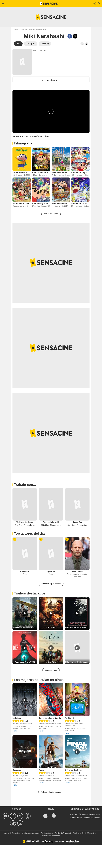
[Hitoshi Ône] (77, 504)
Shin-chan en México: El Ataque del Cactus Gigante (61, 173)
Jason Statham (77, 572)
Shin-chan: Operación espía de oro (61, 203)
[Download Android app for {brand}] (55, 815)
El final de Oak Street (73, 770)
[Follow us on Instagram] (28, 816)
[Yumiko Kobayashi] (51, 504)
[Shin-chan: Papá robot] (80, 159)
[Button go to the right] (86, 43)
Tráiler (14, 731)
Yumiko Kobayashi (51, 522)
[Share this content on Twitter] (75, 36)
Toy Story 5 (69, 718)
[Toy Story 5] (77, 699)
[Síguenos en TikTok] (13, 823)
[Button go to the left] (82, 43)
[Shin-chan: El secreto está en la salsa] (21, 190)
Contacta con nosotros (30, 833)
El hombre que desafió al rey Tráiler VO (77, 662)
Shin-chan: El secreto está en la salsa (21, 203)
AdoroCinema (76, 817)
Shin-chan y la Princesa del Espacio (41, 203)
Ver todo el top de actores (51, 584)
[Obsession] (24, 752)
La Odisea (16, 718)
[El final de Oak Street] (77, 752)
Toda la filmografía (51, 214)
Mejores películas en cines (51, 792)
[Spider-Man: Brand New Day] (51, 699)
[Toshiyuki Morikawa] (24, 504)
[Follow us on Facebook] (13, 816)
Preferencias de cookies (51, 836)
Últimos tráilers (51, 670)
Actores (31, 29)
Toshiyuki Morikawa (24, 522)
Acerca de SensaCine (12, 833)
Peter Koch (24, 572)
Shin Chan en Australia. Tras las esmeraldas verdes (41, 173)
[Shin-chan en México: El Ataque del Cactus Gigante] (61, 159)
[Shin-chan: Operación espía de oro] (61, 190)
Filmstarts (83, 814)
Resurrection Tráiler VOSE (25, 662)
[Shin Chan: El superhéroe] (21, 159)
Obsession (16, 770)
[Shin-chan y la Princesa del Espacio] (41, 190)
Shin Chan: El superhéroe (21, 173)
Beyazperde (94, 814)
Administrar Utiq (78, 833)
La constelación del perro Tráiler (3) (25, 627)
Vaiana (41, 770)
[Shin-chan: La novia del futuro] (80, 190)
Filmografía (23, 143)
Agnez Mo (51, 572)
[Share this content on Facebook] (69, 36)
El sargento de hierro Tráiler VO (77, 627)
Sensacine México (92, 817)
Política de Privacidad (63, 833)
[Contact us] (20, 823)
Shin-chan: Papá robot (80, 173)
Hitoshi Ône (77, 522)
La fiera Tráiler (51, 662)
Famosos (24, 29)
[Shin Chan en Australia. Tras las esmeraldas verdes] (41, 159)
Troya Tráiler (51, 627)
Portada (16, 29)
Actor (43, 51)
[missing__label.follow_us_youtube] (6, 816)
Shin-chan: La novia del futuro (80, 203)
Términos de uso (47, 833)
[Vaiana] (51, 752)
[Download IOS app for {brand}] (47, 815)
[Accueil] (49, 3)
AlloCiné (73, 814)
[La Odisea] (24, 699)
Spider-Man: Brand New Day (50, 718)
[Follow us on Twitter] (20, 816)
